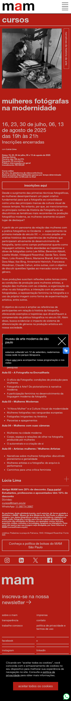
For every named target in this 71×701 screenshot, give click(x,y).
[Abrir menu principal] (65, 6)
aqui (14, 359)
